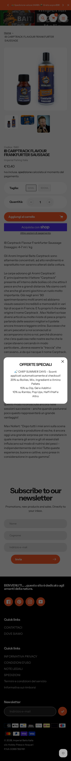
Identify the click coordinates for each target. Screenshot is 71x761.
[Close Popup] (62, 361)
